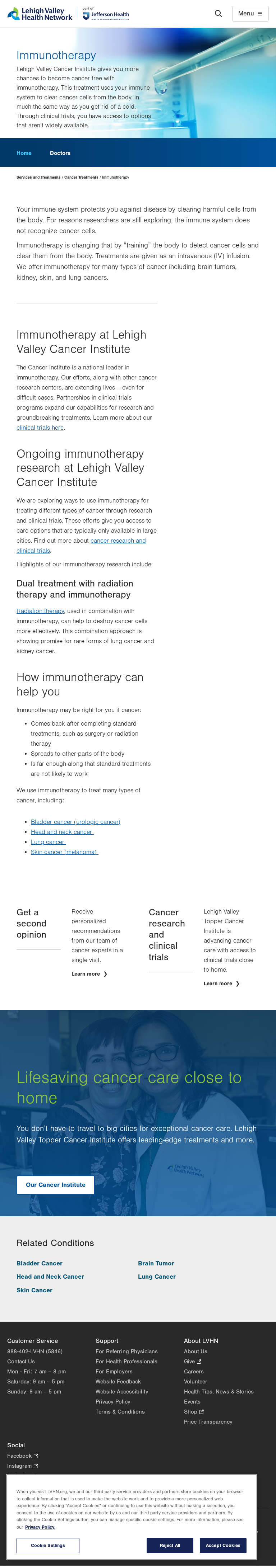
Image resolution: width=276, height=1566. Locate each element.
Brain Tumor (156, 1263)
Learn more (87, 974)
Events (192, 1401)
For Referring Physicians (127, 1351)
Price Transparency (208, 1422)
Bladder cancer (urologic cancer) (75, 822)
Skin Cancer (34, 1290)
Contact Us (21, 1361)
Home (24, 153)
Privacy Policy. (40, 1527)
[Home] (68, 13)
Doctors (60, 153)
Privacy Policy (113, 1401)
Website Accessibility (122, 1391)
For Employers (114, 1371)
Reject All (170, 1545)
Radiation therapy (40, 611)
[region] (131, 1517)
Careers (194, 1371)
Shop (194, 1412)
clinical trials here (40, 427)
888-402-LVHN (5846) (35, 1351)
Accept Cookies (223, 1545)
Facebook (22, 1456)
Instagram (22, 1466)
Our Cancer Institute (56, 1185)
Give (192, 1362)
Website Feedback (118, 1381)
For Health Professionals (126, 1361)
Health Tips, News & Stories (219, 1391)
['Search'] (218, 14)
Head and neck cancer (62, 832)
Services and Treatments (39, 177)
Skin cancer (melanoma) (64, 852)
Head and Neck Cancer (50, 1276)
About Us (195, 1351)
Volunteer (195, 1381)
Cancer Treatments (81, 177)
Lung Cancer (157, 1276)
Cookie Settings (48, 1545)
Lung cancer (48, 842)
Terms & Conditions (120, 1412)
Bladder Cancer (40, 1263)
